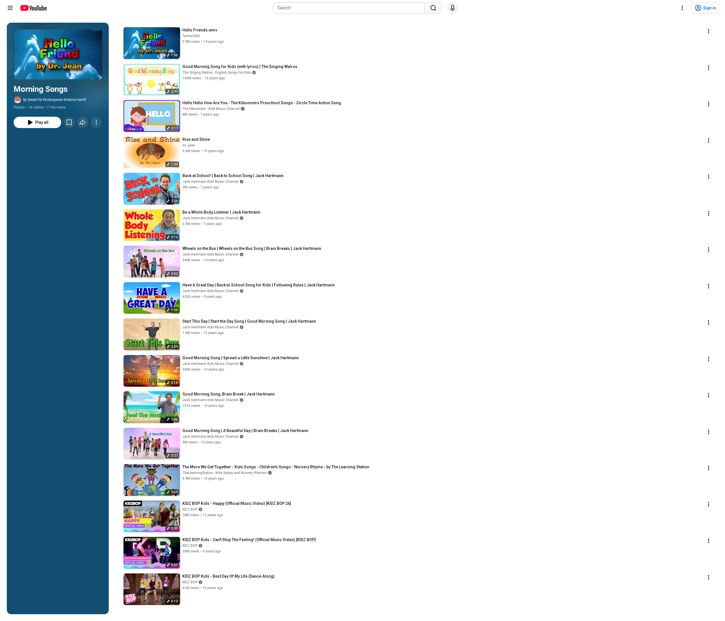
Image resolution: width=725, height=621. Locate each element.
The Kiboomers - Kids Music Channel (211, 109)
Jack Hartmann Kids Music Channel (210, 182)
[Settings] (682, 8)
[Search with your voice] (452, 8)
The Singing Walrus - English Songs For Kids (216, 73)
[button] (58, 54)
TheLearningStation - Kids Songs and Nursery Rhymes (224, 473)
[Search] (433, 8)
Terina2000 (191, 36)
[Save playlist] (69, 122)
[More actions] (96, 122)
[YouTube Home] (33, 8)
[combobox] (350, 8)
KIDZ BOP (189, 509)
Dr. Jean (188, 145)
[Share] (82, 122)
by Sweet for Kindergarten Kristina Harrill (54, 100)
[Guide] (10, 8)
